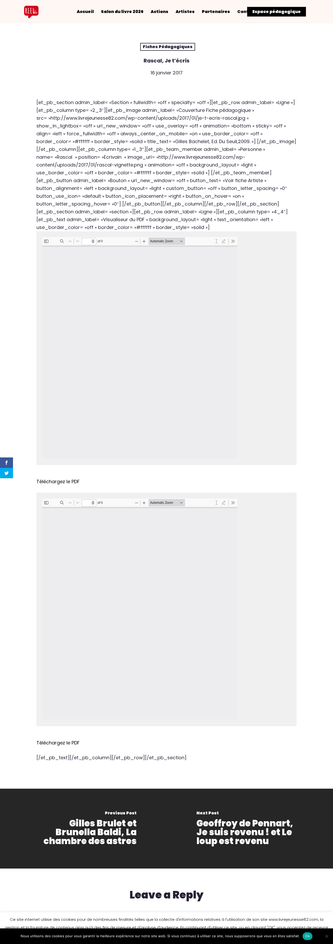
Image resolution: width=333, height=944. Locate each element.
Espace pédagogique (276, 12)
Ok (307, 936)
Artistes (185, 12)
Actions (159, 12)
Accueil (85, 12)
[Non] (326, 936)
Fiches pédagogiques (168, 47)
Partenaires (216, 12)
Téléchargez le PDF (58, 481)
